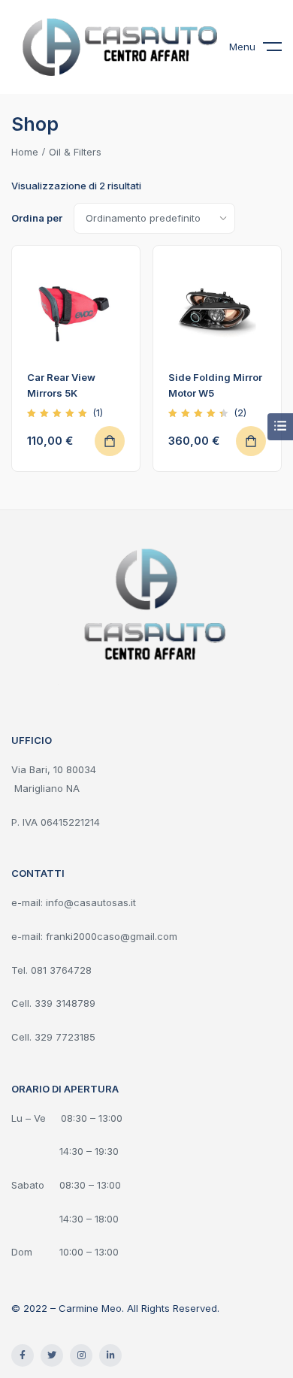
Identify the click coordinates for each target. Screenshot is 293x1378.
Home (24, 152)
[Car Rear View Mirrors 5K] (76, 309)
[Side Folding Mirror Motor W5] (217, 309)
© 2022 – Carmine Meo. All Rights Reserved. (115, 1308)
